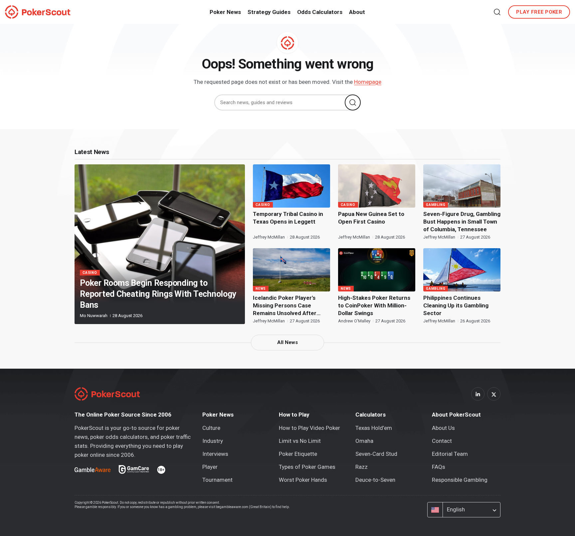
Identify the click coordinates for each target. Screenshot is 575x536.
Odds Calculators (319, 12)
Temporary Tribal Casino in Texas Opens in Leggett (288, 218)
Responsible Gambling (459, 479)
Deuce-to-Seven (375, 479)
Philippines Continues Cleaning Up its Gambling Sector (455, 305)
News (261, 288)
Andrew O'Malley (354, 320)
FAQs (438, 466)
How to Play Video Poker (309, 428)
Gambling (435, 205)
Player (210, 466)
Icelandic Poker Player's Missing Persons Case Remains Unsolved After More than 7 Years (284, 305)
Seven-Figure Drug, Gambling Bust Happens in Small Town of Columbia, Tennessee (461, 222)
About (357, 12)
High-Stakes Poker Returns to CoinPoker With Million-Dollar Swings (374, 305)
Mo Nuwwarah (94, 315)
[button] (497, 12)
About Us (443, 428)
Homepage (367, 82)
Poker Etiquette (298, 453)
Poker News (225, 12)
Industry (212, 441)
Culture (211, 428)
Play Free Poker (539, 12)
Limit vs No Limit (300, 441)
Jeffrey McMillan (269, 237)
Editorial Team (450, 453)
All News (287, 342)
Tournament (217, 479)
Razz (361, 466)
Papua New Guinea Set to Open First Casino (371, 218)
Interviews (215, 453)
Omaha (364, 441)
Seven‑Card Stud (376, 453)
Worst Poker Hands (303, 479)
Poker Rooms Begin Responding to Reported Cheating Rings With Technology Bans (158, 294)
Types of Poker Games (307, 466)
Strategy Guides (269, 12)
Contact (442, 441)
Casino (90, 272)
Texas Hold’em (373, 428)
